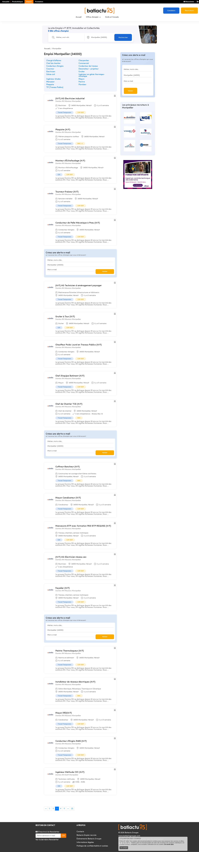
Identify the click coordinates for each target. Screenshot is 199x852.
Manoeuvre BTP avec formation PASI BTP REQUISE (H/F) (83, 526)
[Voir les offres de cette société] (127, 118)
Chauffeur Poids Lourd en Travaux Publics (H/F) (78, 345)
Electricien (50, 72)
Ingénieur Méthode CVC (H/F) (69, 772)
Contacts (80, 832)
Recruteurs (189, 11)
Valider (104, 271)
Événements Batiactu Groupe (89, 839)
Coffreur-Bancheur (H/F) (67, 467)
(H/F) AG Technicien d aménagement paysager (78, 286)
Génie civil (50, 74)
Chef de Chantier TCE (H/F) (68, 404)
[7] (72, 808)
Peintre (82, 82)
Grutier (82, 72)
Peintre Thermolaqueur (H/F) (69, 651)
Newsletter (189, 2)
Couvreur (50, 69)
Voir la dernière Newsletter (47, 840)
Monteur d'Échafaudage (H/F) (70, 161)
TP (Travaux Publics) (54, 87)
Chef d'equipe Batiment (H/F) (69, 376)
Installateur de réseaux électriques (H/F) (75, 682)
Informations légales (85, 842)
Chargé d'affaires (53, 61)
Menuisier (50, 82)
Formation (39, 2)
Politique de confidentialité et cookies (92, 846)
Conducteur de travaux (88, 66)
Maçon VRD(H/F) (63, 713)
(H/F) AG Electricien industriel (70, 99)
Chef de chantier (53, 63)
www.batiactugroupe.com (129, 836)
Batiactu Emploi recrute (86, 835)
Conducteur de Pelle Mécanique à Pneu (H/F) (77, 223)
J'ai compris (123, 848)
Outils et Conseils (112, 17)
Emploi (29, 2)
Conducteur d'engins (54, 66)
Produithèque (17, 2)
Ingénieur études (53, 79)
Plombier (82, 85)
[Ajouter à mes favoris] (115, 96)
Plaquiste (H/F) (62, 130)
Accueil (78, 17)
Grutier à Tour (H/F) (65, 317)
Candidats (171, 11)
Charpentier (84, 61)
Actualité (5, 2)
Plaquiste (50, 85)
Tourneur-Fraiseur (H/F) (67, 192)
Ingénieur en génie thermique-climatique (92, 75)
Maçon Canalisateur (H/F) (68, 498)
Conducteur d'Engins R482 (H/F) (71, 741)
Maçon (81, 79)
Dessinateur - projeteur (89, 69)
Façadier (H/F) (62, 588)
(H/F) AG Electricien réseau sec (70, 557)
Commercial (84, 63)
